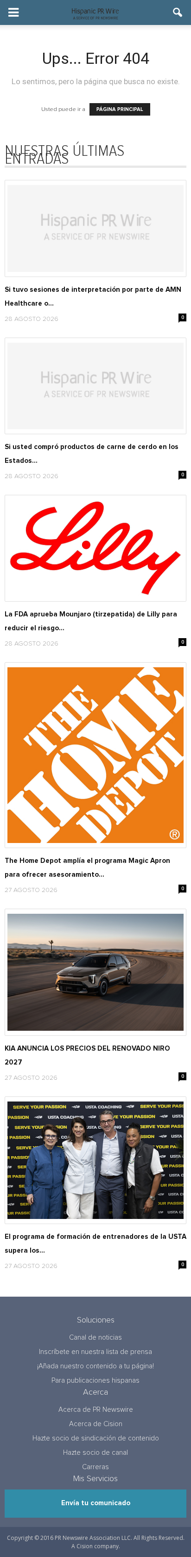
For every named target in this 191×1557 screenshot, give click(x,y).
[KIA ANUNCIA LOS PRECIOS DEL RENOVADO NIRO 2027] (95, 972)
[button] (178, 12)
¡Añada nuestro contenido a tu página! (95, 1366)
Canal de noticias (95, 1337)
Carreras (95, 1467)
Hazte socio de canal (95, 1452)
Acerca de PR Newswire (95, 1409)
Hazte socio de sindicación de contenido (95, 1438)
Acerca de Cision (95, 1424)
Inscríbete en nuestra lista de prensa (95, 1351)
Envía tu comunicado (95, 1503)
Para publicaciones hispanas (95, 1380)
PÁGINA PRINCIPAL (119, 109)
